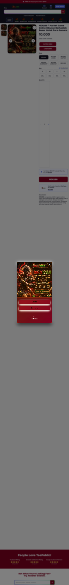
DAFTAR (34, 308)
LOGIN (34, 302)
